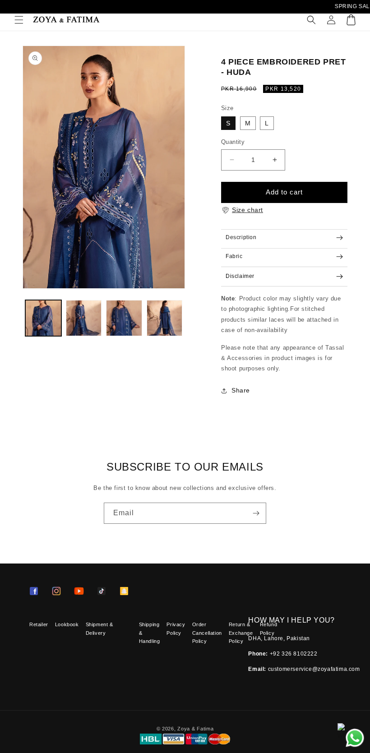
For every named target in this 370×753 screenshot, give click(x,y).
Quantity (233, 142)
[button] (19, 20)
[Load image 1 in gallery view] (43, 318)
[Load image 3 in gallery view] (124, 318)
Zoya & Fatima (195, 728)
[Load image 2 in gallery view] (84, 318)
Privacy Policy (175, 629)
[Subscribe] (256, 513)
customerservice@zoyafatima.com (314, 669)
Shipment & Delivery (99, 629)
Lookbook (67, 624)
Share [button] (240, 390)
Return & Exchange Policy (241, 633)
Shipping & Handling (149, 633)
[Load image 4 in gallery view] (165, 318)
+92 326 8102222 (294, 654)
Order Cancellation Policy (207, 633)
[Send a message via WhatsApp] (354, 737)
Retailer (38, 624)
